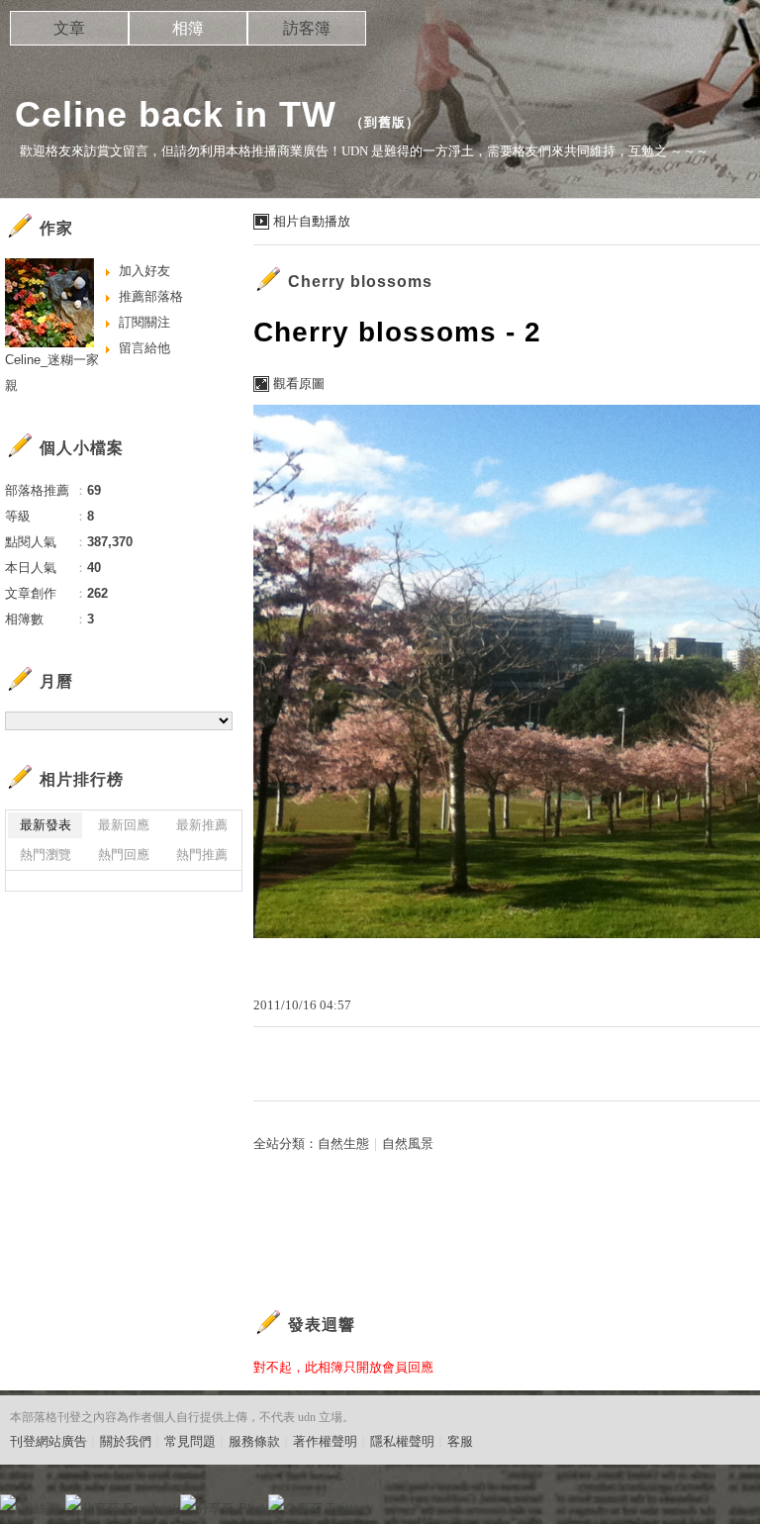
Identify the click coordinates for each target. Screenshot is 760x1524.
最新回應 (123, 824)
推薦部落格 (151, 296)
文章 (69, 28)
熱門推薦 (202, 854)
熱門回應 (123, 854)
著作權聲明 (325, 1441)
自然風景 (407, 1143)
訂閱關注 (144, 322)
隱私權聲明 (402, 1441)
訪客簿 (307, 28)
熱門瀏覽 (45, 854)
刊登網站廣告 (48, 1441)
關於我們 (125, 1441)
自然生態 (343, 1143)
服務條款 (254, 1441)
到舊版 (385, 122)
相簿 (188, 28)
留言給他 (144, 347)
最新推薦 (202, 824)
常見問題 (190, 1441)
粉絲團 (40, 1508)
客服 (460, 1441)
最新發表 (45, 824)
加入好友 (144, 270)
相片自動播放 (311, 221)
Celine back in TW (175, 114)
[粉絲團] (8, 1502)
